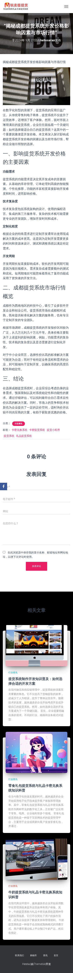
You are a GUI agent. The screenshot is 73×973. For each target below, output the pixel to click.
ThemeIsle (40, 964)
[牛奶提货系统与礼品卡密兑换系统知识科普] (36, 858)
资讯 (45, 955)
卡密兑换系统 (19, 429)
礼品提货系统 (24, 435)
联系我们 (19, 955)
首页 (56, 955)
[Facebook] (3, 486)
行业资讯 (18, 424)
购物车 (33, 955)
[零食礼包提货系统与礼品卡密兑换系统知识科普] (36, 752)
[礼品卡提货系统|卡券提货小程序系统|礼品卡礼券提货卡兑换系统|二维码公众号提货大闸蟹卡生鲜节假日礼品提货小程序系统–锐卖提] (17, 6)
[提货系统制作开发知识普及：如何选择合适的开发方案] (36, 645)
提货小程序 (53, 429)
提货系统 (9, 435)
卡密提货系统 (37, 429)
